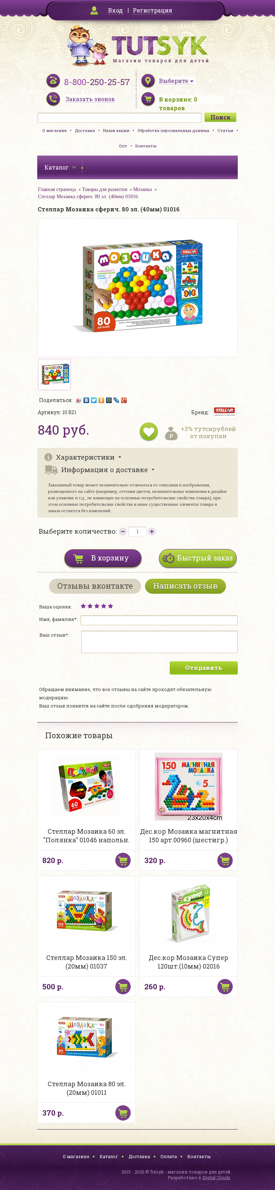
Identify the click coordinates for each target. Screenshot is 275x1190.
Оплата (168, 1156)
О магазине (54, 130)
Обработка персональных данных (173, 130)
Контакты (145, 145)
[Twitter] (94, 400)
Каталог (109, 1156)
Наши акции (116, 130)
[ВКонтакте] (86, 400)
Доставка (85, 130)
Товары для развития (104, 189)
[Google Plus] (124, 400)
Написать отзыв (185, 586)
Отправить (203, 667)
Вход (115, 10)
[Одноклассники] (101, 400)
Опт (123, 145)
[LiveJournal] (116, 400)
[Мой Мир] (109, 400)
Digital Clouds (216, 1177)
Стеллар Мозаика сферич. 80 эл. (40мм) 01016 (88, 196)
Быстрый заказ (205, 557)
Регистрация (152, 10)
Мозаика (142, 189)
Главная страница (57, 189)
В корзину (110, 557)
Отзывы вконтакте (95, 586)
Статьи (225, 130)
